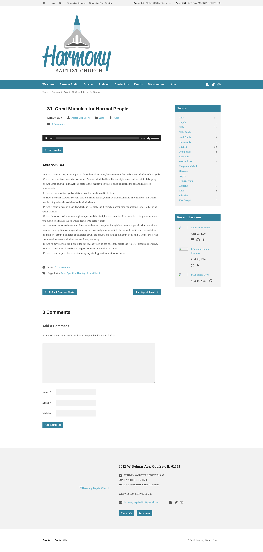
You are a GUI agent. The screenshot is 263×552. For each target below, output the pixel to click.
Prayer (182, 176)
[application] (101, 138)
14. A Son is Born (200, 274)
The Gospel (185, 200)
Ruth (181, 190)
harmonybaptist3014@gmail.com (141, 502)
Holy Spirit (184, 156)
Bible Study (185, 132)
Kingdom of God (188, 166)
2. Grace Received (200, 227)
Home (52, 3)
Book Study (185, 137)
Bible (181, 127)
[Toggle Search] (43, 3)
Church (183, 147)
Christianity (185, 142)
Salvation (183, 195)
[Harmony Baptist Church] (94, 488)
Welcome (48, 84)
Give (61, 3)
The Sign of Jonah (146, 292)
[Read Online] (192, 239)
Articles (89, 84)
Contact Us (122, 84)
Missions (183, 171)
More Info (126, 513)
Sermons (56, 92)
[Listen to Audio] (198, 239)
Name (46, 392)
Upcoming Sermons (76, 3)
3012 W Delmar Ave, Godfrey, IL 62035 (149, 466)
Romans (183, 185)
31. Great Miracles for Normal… (87, 92)
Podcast (104, 84)
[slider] (155, 138)
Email (46, 402)
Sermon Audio (69, 84)
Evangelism (185, 151)
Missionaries (156, 84)
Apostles (71, 273)
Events (138, 84)
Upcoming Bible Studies (100, 3)
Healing (81, 273)
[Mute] (148, 138)
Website (46, 413)
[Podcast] (219, 84)
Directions (144, 513)
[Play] (46, 138)
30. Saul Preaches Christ (61, 292)
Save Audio (54, 150)
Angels (182, 122)
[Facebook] (207, 84)
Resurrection (186, 181)
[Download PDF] (203, 239)
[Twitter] (213, 84)
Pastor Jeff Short (80, 117)
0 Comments (58, 124)
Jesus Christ (93, 273)
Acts (66, 92)
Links (173, 84)
